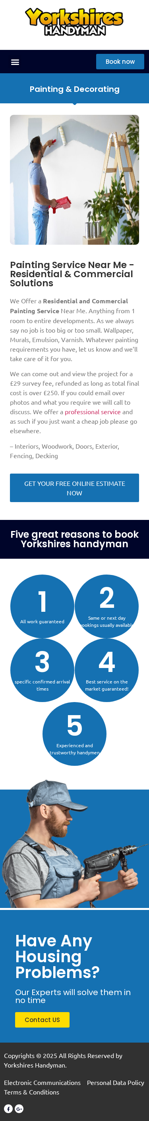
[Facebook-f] (8, 1108)
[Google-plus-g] (19, 1108)
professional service (93, 411)
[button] (14, 61)
